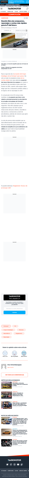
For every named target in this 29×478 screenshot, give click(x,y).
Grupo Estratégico (8, 330)
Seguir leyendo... (10, 367)
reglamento (19, 333)
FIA (15, 326)
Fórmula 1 (6, 326)
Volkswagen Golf (10, 6)
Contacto (5, 474)
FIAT (16, 6)
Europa (19, 6)
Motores (21, 330)
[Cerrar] (26, 33)
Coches (16, 11)
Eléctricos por (9, 4)
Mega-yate (3, 6)
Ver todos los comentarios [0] (14, 375)
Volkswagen (25, 6)
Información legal (10, 474)
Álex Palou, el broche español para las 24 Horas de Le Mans (14, 64)
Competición (10, 11)
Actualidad (3, 11)
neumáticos (7, 333)
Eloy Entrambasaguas (7, 27)
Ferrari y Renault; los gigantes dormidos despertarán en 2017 (11, 68)
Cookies (15, 474)
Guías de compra (23, 11)
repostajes (6, 337)
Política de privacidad (22, 474)
